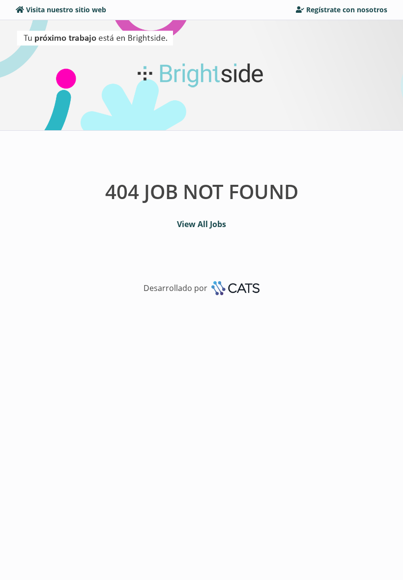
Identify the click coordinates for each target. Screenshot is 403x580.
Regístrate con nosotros (346, 9)
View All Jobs (201, 224)
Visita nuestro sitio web (66, 9)
